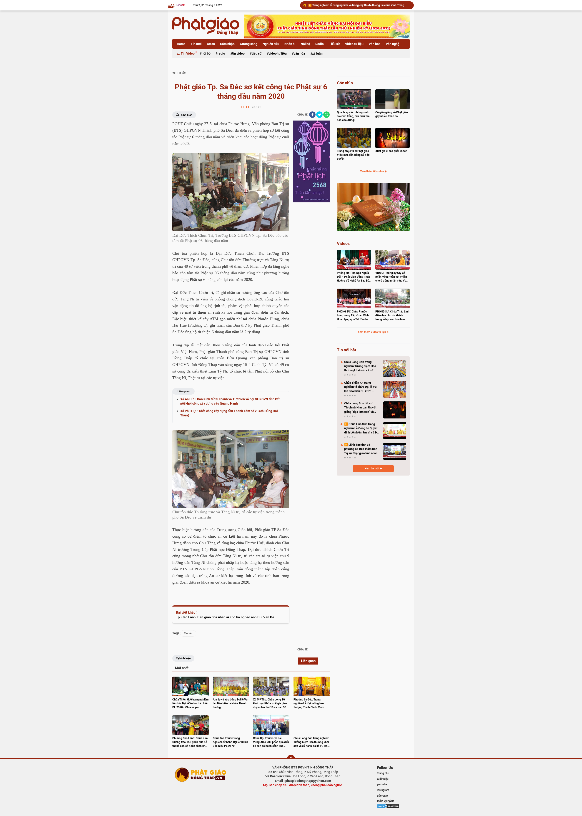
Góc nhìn (345, 83)
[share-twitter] (319, 114)
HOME (180, 5)
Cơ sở (211, 44)
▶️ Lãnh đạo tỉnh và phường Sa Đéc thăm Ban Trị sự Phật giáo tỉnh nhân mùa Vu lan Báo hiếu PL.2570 (360, 449)
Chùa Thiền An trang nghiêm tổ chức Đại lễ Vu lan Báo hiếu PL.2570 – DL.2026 (360, 387)
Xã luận (317, 53)
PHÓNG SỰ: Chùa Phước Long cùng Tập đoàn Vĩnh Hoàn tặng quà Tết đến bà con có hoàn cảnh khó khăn (353, 315)
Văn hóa (375, 44)
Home (181, 44)
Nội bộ (305, 44)
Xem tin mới (372, 468)
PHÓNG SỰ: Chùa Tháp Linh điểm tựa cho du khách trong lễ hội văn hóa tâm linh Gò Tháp (392, 315)
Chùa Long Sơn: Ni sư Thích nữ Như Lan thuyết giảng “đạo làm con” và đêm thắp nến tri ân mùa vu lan (361, 408)
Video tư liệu (354, 44)
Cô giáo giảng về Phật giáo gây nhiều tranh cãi (391, 114)
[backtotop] (291, 759)
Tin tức (188, 633)
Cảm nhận (227, 44)
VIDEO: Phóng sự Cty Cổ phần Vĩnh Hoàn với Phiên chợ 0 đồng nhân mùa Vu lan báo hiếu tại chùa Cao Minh (391, 276)
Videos (343, 243)
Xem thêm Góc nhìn (372, 171)
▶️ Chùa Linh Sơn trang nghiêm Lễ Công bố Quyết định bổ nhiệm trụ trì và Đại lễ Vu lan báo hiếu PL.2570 (361, 428)
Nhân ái (290, 44)
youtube (382, 784)
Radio (319, 44)
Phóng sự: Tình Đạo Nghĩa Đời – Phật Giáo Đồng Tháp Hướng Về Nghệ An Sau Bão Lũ (354, 276)
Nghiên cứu (271, 44)
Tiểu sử (334, 44)
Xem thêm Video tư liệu (372, 332)
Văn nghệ (392, 44)
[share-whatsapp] (326, 114)
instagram (383, 790)
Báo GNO (382, 795)
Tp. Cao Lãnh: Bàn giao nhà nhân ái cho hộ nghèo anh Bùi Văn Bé (225, 617)
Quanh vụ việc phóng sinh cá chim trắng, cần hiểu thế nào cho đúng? (353, 116)
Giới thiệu (383, 779)
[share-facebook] (312, 114)
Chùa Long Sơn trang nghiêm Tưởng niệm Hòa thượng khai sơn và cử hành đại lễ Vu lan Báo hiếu (359, 5)
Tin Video (188, 53)
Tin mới (196, 44)
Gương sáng (248, 44)
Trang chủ (383, 773)
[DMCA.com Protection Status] (388, 806)
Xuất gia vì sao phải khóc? (391, 151)
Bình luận (186, 115)
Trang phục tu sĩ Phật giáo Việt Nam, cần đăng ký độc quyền (353, 154)
